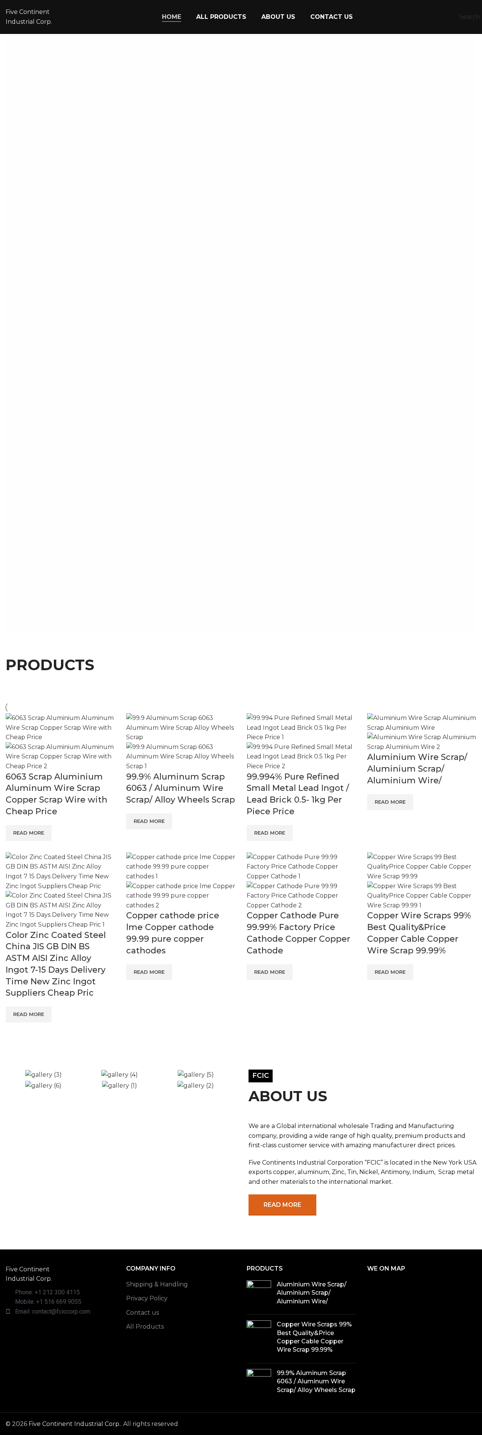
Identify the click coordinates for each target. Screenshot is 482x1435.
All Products (145, 1326)
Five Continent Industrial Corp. (74, 1423)
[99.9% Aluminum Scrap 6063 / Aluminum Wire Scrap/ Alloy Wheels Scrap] (259, 1383)
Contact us (142, 1312)
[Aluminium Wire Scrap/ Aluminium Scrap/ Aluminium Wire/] (259, 1294)
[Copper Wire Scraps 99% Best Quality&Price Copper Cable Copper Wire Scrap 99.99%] (259, 1338)
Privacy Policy (147, 1298)
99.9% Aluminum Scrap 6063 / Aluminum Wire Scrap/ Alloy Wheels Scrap (180, 788)
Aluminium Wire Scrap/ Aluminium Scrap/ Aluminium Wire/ (417, 769)
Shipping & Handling (157, 1284)
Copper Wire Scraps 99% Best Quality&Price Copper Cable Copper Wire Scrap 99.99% (314, 1337)
